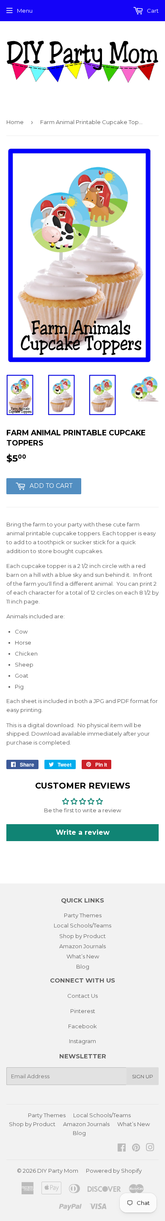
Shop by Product (82, 936)
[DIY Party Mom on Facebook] (121, 1148)
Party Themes (83, 915)
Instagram (82, 1041)
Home (15, 122)
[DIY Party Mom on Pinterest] (136, 1148)
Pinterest (82, 1011)
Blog (82, 966)
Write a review (83, 832)
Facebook (82, 1026)
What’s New (82, 956)
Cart (152, 10)
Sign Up (142, 1076)
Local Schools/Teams (82, 925)
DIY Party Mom (57, 1170)
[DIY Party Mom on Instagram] (150, 1148)
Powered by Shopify (114, 1170)
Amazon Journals (82, 946)
